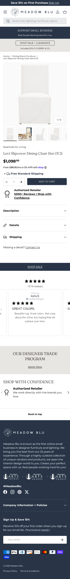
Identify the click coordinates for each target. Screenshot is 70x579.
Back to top (35, 414)
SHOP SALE (35, 266)
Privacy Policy (10, 571)
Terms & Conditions (29, 571)
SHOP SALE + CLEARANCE (35, 42)
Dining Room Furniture (24, 56)
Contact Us (32, 247)
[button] (64, 12)
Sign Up (54, 2)
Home (6, 56)
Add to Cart (47, 181)
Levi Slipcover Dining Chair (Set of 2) (20, 58)
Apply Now (35, 366)
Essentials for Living (14, 147)
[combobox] (35, 21)
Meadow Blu (17, 566)
